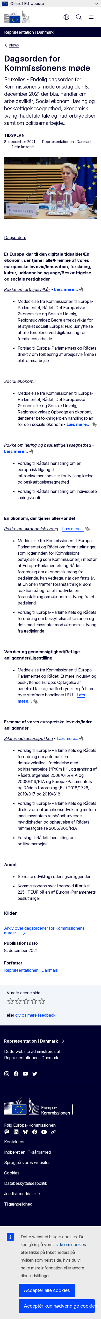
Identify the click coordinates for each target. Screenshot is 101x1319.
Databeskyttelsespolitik (25, 1183)
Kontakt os (14, 1141)
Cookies (11, 1172)
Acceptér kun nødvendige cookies (59, 1306)
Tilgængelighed (18, 1204)
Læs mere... (73, 528)
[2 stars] (14, 1001)
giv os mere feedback (35, 1015)
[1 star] (11, 1001)
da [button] (66, 17)
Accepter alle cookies (47, 1290)
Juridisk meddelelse (22, 1193)
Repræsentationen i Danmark (31, 970)
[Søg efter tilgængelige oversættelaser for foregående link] (81, 289)
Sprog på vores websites (27, 1162)
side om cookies (71, 1244)
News (14, 45)
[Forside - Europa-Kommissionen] (17, 16)
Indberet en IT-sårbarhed (27, 1152)
